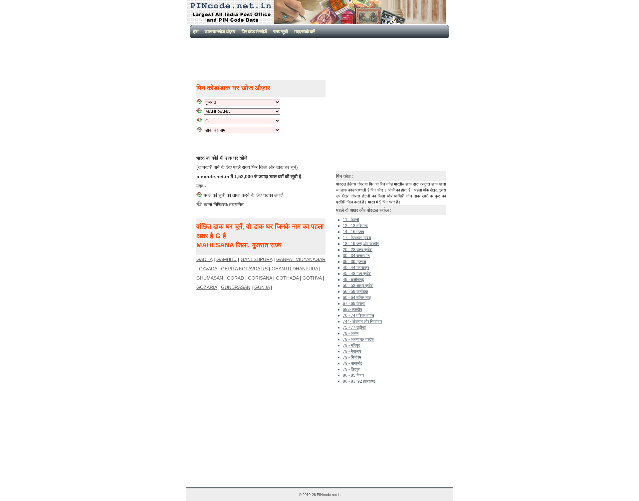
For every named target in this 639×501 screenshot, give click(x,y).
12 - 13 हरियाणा (355, 225)
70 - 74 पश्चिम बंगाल (358, 315)
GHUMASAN (209, 278)
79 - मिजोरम (352, 357)
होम (195, 31)
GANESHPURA (256, 259)
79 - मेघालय (352, 351)
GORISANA (260, 278)
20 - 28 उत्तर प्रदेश (357, 249)
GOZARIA (206, 287)
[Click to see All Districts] (199, 111)
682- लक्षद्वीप (352, 309)
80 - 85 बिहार (353, 375)
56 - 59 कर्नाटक (355, 291)
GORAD (235, 278)
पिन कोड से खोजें (254, 31)
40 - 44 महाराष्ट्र (356, 267)
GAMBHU (226, 259)
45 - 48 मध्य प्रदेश (357, 273)
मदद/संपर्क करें (304, 31)
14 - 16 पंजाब (353, 231)
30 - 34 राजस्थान (356, 255)
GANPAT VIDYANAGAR (300, 259)
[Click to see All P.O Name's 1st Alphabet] (199, 120)
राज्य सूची (280, 31)
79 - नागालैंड (352, 363)
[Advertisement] (321, 56)
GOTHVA (312, 278)
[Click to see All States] (199, 102)
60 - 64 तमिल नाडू (357, 297)
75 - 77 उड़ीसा (354, 327)
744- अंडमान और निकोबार (362, 321)
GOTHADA (287, 278)
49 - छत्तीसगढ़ (353, 279)
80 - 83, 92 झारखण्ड (359, 381)
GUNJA (262, 287)
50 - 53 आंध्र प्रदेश (358, 285)
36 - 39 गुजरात (354, 261)
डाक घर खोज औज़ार (220, 31)
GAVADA (208, 268)
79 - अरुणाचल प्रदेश (358, 339)
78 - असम (350, 333)
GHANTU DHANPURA (295, 268)
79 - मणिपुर (351, 345)
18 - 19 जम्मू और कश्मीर (361, 243)
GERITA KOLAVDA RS (244, 268)
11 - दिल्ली (351, 219)
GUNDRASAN (235, 287)
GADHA (204, 259)
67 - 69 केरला (354, 303)
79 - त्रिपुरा (351, 369)
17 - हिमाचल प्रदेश (357, 237)
